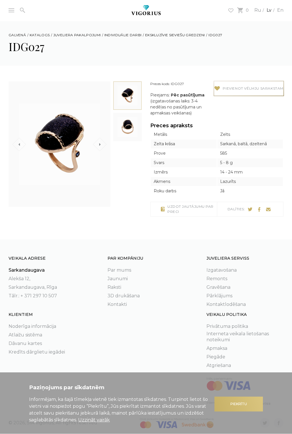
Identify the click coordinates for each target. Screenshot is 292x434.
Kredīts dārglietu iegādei (37, 352)
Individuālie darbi (122, 35)
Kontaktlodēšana (226, 304)
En (280, 10)
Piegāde (215, 357)
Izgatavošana (221, 270)
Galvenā (17, 35)
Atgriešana (218, 365)
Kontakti (117, 304)
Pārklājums (219, 295)
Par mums (119, 270)
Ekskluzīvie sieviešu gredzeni (175, 35)
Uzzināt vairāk (94, 420)
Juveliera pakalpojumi (77, 35)
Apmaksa (216, 348)
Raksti (114, 287)
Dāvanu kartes (25, 343)
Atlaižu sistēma (25, 335)
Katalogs (40, 35)
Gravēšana (218, 287)
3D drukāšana (124, 295)
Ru (257, 10)
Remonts (216, 278)
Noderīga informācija (32, 326)
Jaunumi (118, 278)
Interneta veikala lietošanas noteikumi (237, 336)
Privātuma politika (227, 326)
